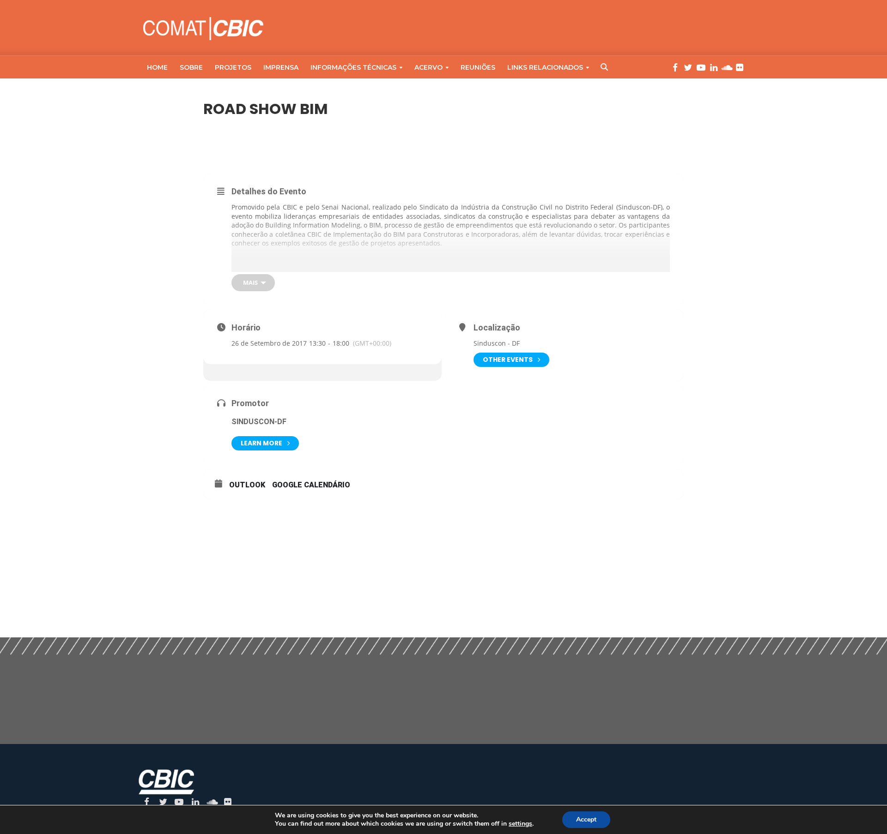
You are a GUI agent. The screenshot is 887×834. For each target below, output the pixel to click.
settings (520, 824)
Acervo (428, 67)
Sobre (191, 67)
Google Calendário (311, 484)
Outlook (247, 484)
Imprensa (280, 67)
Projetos (233, 67)
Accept (586, 819)
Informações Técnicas (353, 67)
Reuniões (478, 67)
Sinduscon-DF (258, 421)
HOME (157, 67)
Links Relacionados (545, 67)
